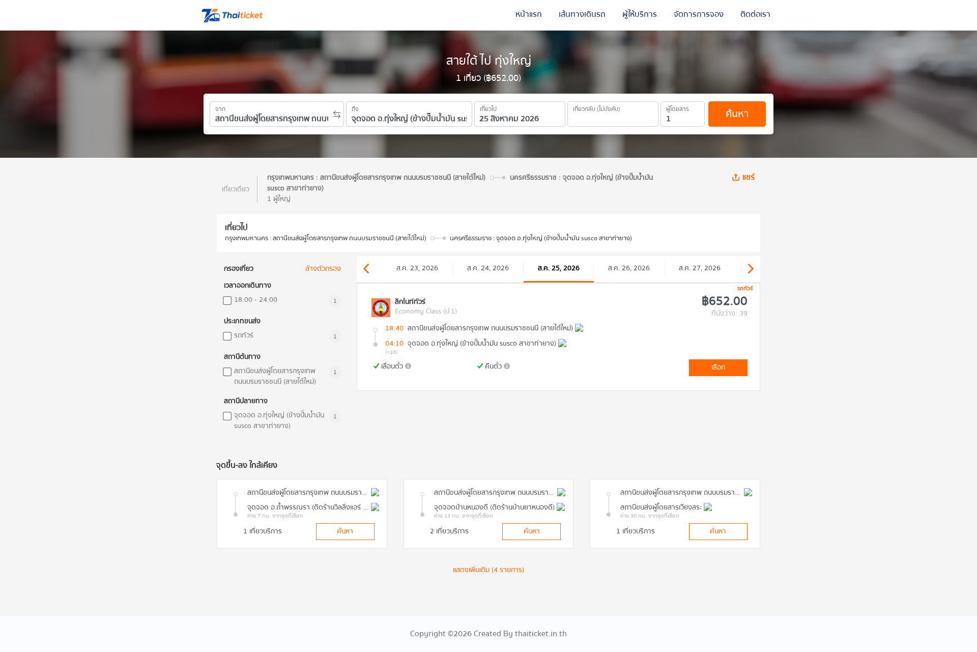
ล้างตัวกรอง (323, 269)
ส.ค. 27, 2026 (700, 268)
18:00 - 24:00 (255, 300)
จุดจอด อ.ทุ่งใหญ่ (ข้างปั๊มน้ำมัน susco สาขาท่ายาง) (279, 421)
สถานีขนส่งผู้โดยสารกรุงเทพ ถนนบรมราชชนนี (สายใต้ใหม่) (275, 376)
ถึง (355, 107)
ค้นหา (737, 114)
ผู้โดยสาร (677, 107)
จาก (220, 107)
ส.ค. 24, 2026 (488, 268)
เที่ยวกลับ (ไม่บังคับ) (596, 107)
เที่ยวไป (488, 107)
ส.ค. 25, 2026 (559, 268)
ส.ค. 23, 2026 (417, 268)
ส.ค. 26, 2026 (629, 268)
